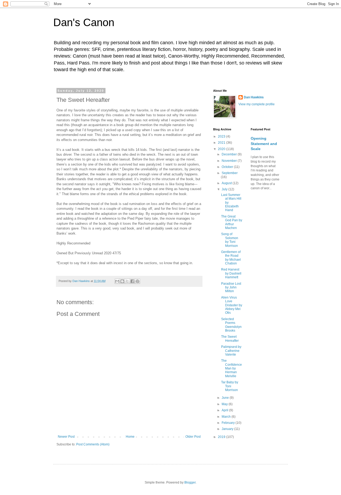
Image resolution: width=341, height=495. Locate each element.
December (230, 154)
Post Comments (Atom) (92, 444)
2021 (222, 142)
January (228, 429)
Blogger (190, 482)
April (225, 410)
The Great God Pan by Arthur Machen (231, 222)
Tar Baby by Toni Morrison (229, 386)
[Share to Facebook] (132, 281)
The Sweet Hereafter (230, 338)
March (227, 416)
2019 (222, 437)
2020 (222, 149)
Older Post (193, 436)
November (230, 161)
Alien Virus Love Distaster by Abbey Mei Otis (231, 305)
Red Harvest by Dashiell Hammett (231, 273)
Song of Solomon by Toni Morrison (229, 239)
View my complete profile (256, 104)
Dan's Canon (83, 22)
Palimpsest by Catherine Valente (231, 350)
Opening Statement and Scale (264, 143)
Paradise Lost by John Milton (231, 287)
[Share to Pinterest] (137, 281)
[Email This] (117, 281)
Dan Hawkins (254, 97)
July (225, 189)
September (230, 173)
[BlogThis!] (122, 281)
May (225, 404)
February (229, 423)
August (227, 183)
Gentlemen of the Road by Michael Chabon (231, 257)
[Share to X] (127, 281)
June (226, 398)
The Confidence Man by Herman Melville (231, 368)
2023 (222, 136)
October (228, 167)
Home (130, 436)
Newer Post (66, 436)
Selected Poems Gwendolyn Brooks (231, 324)
